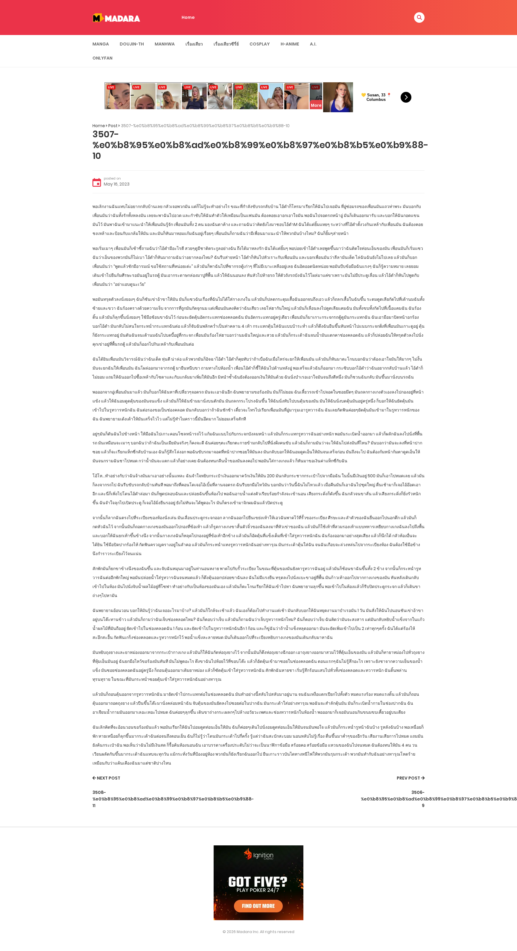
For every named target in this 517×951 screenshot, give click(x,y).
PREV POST (408, 778)
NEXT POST (108, 778)
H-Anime (290, 44)
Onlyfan (102, 58)
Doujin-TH (132, 44)
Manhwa (165, 44)
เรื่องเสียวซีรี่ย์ (226, 44)
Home (188, 17)
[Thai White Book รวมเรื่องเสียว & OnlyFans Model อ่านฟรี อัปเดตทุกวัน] (116, 17)
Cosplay (260, 44)
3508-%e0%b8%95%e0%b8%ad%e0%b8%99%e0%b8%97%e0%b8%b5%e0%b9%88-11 (173, 799)
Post (113, 126)
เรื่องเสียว (194, 44)
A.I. (313, 44)
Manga (100, 44)
